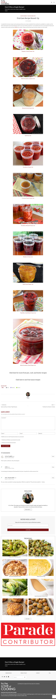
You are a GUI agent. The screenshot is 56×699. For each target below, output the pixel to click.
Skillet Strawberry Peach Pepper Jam (28, 365)
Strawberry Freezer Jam (28, 167)
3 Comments (29, 20)
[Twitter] (4, 677)
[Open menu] (54, 2)
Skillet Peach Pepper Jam (28, 284)
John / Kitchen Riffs (9, 477)
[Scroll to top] (53, 694)
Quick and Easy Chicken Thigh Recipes (9, 405)
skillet (16, 27)
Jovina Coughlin (8, 456)
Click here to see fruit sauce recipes (28, 380)
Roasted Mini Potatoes (41, 615)
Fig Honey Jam (28, 135)
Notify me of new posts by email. (9, 442)
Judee (6, 467)
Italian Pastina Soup (41, 576)
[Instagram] (6, 677)
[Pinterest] (8, 677)
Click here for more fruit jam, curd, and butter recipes (28, 373)
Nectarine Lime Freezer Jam (28, 108)
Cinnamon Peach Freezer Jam (28, 198)
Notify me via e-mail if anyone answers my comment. (13, 436)
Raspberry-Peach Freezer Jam (28, 51)
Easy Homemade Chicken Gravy (41, 596)
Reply (53, 456)
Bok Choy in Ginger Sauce (15, 596)
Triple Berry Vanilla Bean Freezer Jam (28, 312)
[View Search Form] (51, 2)
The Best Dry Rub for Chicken (49, 405)
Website (40, 433)
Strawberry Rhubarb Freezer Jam (28, 225)
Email (21, 433)
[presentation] (14, 548)
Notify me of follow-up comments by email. (11, 439)
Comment (3, 417)
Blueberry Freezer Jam (28, 256)
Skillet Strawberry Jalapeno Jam (28, 78)
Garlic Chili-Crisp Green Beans (41, 556)
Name (3, 433)
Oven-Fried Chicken (15, 615)
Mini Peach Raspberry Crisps (15, 576)
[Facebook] (2, 677)
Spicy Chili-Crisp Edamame (15, 556)
